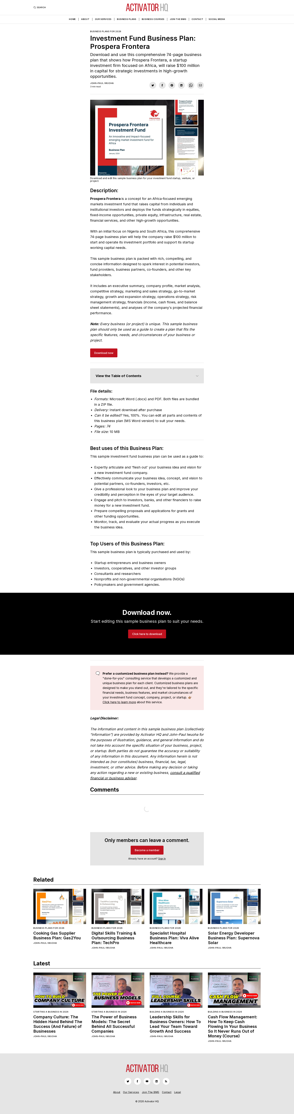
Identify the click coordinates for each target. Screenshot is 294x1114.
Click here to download (147, 634)
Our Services (103, 19)
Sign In (162, 858)
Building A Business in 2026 (167, 1011)
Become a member (147, 850)
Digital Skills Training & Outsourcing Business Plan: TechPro (114, 938)
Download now (103, 353)
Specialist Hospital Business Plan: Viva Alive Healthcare (174, 938)
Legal (177, 1092)
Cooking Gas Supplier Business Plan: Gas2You (57, 935)
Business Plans (126, 19)
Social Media (217, 19)
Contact (197, 19)
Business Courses (153, 19)
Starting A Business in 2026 (51, 1011)
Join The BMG (178, 19)
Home (72, 19)
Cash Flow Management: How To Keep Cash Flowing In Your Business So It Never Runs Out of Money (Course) (232, 1026)
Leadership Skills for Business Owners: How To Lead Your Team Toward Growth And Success (175, 1024)
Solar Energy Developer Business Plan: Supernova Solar (233, 938)
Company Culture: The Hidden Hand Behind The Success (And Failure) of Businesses (57, 1024)
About (85, 19)
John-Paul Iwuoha (102, 83)
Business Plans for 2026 (105, 31)
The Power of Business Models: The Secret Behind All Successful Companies (114, 1024)
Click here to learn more (119, 702)
